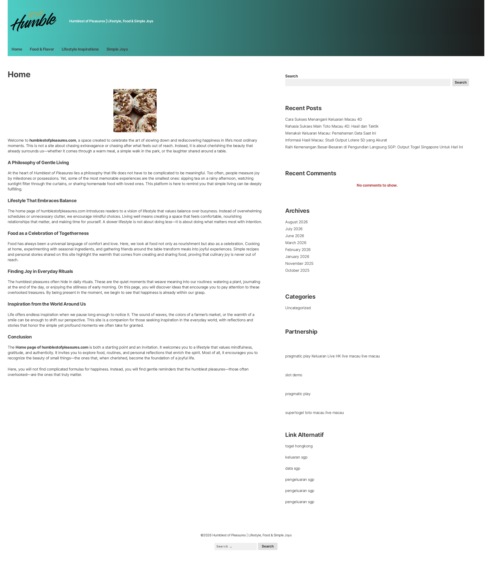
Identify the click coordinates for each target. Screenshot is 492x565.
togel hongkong (298, 446)
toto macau (314, 412)
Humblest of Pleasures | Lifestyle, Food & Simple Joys (111, 21)
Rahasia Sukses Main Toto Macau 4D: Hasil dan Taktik (332, 126)
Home (17, 49)
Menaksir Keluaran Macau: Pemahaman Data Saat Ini (330, 133)
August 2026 (296, 222)
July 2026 (294, 229)
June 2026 (294, 235)
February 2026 (298, 249)
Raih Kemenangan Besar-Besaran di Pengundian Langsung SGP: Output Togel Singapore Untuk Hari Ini (374, 147)
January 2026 (297, 256)
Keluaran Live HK (326, 356)
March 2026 (295, 242)
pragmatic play (297, 356)
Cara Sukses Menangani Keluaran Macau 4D (323, 119)
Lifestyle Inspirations (80, 49)
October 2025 (297, 270)
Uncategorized (298, 308)
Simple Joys (117, 49)
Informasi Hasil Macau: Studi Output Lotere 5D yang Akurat (336, 140)
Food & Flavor (42, 49)
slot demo (293, 375)
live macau (351, 356)
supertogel (294, 412)
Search (291, 76)
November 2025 (299, 263)
